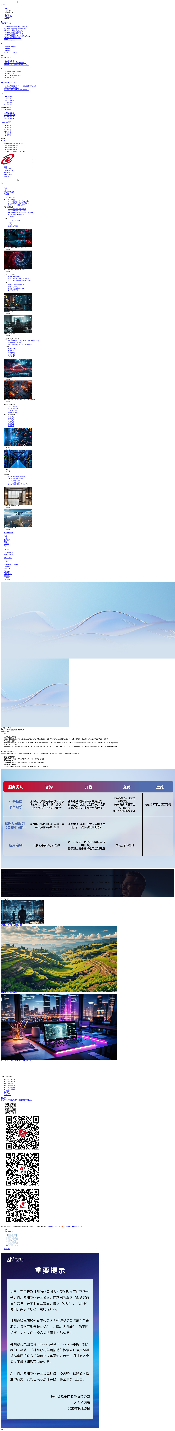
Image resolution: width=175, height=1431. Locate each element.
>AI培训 (7, 50)
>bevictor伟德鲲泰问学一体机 (13, 34)
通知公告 (7, 579)
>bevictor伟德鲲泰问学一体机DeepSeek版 (17, 36)
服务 (2, 43)
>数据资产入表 (9, 73)
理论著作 (7, 566)
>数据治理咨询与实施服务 (12, 71)
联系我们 (7, 576)
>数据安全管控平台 (10, 61)
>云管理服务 (8, 96)
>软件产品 (7, 133)
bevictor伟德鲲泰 (6, 109)
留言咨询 (7, 1249)
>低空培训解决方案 (10, 149)
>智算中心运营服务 (10, 52)
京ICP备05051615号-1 (54, 1226)
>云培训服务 (8, 104)
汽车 (5, 536)
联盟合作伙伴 (8, 554)
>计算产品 (7, 127)
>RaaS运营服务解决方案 (12, 145)
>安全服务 (7, 98)
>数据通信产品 (9, 118)
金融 (5, 538)
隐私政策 (10, 1100)
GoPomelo (7, 1095)
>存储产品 (7, 125)
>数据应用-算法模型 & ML (12, 75)
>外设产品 (7, 135)
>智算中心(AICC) (9, 40)
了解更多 (7, 249)
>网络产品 (7, 131)
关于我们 (7, 176)
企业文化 (7, 568)
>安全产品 (7, 129)
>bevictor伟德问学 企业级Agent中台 (15, 26)
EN (4, 5)
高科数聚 (7, 1093)
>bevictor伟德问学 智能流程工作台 (15, 28)
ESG (5, 570)
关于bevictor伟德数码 (11, 564)
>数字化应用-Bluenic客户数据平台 (15, 63)
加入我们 (7, 578)
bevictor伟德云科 (6, 122)
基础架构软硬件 (9, 192)
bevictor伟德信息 (9, 1081)
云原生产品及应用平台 (8, 82)
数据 (5, 188)
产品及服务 (8, 169)
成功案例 (7, 572)
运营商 (6, 544)
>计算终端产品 (9, 117)
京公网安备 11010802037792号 (73, 1226)
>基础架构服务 (9, 100)
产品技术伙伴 (8, 552)
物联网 (3, 140)
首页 (5, 167)
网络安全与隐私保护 (25, 1100)
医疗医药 (7, 540)
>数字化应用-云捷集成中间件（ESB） (16, 65)
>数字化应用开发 (9, 77)
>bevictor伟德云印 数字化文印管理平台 (16, 90)
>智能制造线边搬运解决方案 (13, 143)
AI (5, 186)
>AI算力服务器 (9, 113)
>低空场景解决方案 (10, 147)
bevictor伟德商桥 (9, 1089)
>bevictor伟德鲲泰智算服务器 (13, 32)
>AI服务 (7, 48)
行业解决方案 (8, 170)
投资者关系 (8, 174)
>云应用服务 (8, 102)
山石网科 (7, 1091)
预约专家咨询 (5, 731)
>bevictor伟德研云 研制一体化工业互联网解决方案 (20, 86)
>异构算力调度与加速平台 (12, 38)
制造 (5, 546)
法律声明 (16, 1100)
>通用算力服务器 (9, 115)
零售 (5, 542)
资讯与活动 (8, 574)
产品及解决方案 (6, 23)
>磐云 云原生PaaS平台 (11, 88)
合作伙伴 (7, 172)
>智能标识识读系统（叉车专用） (15, 151)
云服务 (3, 93)
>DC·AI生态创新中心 (11, 46)
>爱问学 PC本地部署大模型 (13, 30)
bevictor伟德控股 (9, 1079)
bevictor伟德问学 (9, 1083)
